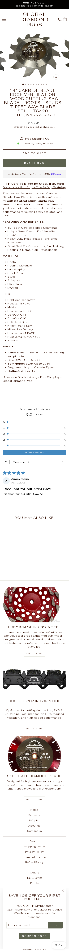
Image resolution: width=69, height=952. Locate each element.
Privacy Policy (34, 851)
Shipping (19, 126)
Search (34, 841)
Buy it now (34, 163)
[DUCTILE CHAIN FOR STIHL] (34, 679)
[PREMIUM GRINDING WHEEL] (34, 604)
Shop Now (34, 799)
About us (34, 825)
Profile (34, 883)
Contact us (34, 830)
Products (35, 815)
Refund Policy (34, 862)
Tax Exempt (34, 877)
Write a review (34, 452)
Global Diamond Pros (35, 19)
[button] (34, 422)
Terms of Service (34, 857)
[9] (34, 754)
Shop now (34, 653)
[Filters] (6, 462)
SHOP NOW (34, 728)
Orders (34, 872)
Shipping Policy (34, 846)
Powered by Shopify (34, 949)
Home (34, 809)
